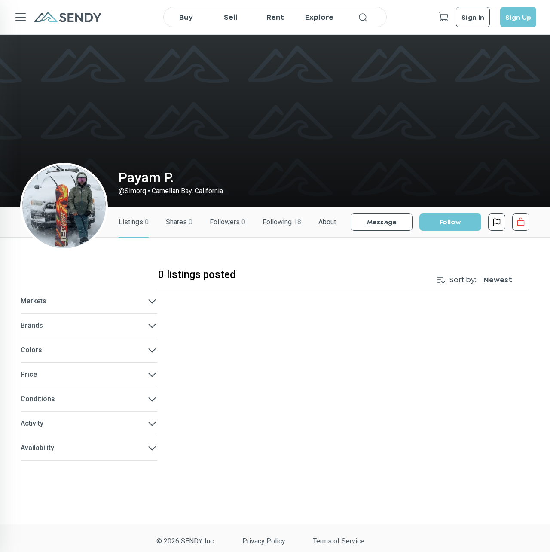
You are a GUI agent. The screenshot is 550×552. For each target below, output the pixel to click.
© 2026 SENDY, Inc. (185, 541)
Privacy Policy (263, 541)
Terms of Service (338, 541)
